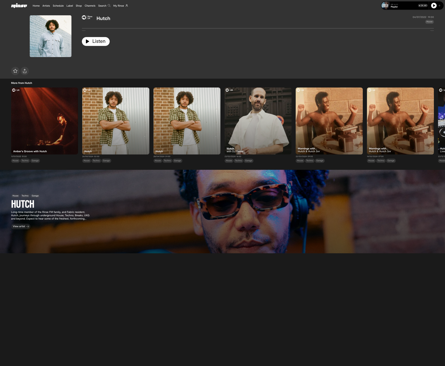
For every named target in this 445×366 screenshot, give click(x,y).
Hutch (103, 18)
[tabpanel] (258, 29)
